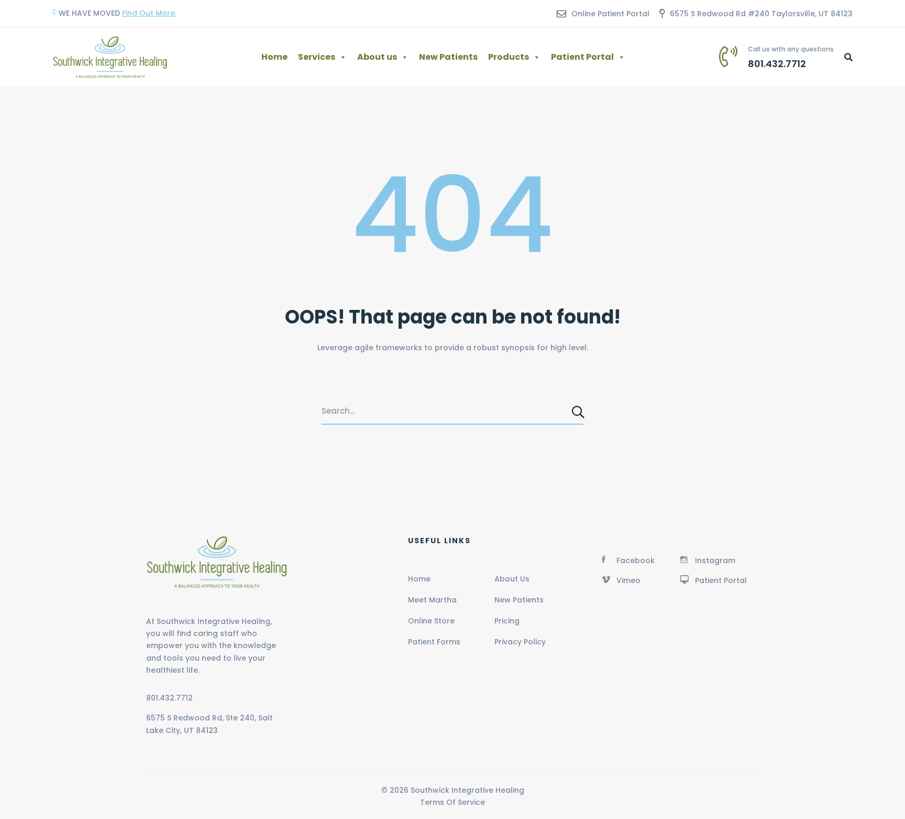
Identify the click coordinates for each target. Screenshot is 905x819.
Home (274, 57)
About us (377, 57)
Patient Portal (582, 57)
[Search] (579, 411)
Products (508, 57)
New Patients (448, 57)
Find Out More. (149, 13)
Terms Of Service (452, 802)
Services (316, 57)
